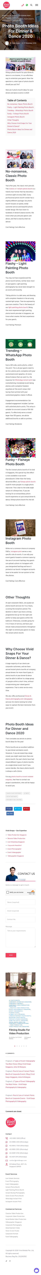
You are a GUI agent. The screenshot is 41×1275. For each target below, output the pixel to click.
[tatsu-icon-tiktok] (7, 1261)
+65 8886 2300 (14, 1142)
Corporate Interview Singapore (20, 1002)
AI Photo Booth (14, 1000)
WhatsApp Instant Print (14, 1198)
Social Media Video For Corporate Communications (19, 1023)
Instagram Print (24, 15)
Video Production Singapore (17, 835)
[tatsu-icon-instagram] (10, 1261)
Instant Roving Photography (15, 1193)
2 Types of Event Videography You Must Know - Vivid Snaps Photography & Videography (20, 1084)
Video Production (16, 1025)
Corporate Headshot (14, 845)
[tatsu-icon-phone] (22, 5)
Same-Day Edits (14, 1020)
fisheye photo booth (27, 481)
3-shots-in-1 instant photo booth (20, 188)
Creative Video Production (19, 1007)
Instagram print (16, 551)
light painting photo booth (18, 307)
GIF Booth (26, 793)
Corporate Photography (14, 1225)
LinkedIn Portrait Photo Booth (20, 1015)
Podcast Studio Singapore (18, 1019)
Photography (7, 20)
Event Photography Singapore (20, 1009)
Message (9, 926)
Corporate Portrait (16, 1003)
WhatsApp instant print (24, 380)
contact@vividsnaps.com (18, 1160)
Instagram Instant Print (13, 1201)
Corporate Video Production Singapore (19, 1006)
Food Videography (12, 1236)
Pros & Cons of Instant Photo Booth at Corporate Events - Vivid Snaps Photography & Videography (20, 1098)
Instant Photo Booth (10, 17)
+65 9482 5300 (14, 1138)
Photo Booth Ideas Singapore (14, 800)
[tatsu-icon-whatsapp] (26, 5)
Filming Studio (14, 1012)
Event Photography (12, 1181)
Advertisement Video (13, 1228)
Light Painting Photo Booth (12, 19)
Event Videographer (14, 852)
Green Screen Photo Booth (15, 1196)
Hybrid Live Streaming (17, 1014)
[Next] (39, 1008)
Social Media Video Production (16, 1219)
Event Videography (16, 1011)
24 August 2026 (27, 1038)
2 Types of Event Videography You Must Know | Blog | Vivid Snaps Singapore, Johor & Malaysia (20, 1064)
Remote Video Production (16, 838)
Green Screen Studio (12, 1231)
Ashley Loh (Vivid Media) (15, 1038)
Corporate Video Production (15, 1216)
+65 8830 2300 (14, 1149)
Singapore (17, 20)
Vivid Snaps (16, 43)
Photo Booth (29, 19)
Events (15, 15)
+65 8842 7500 (14, 1145)
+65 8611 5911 (13, 1157)
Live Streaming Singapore (16, 842)
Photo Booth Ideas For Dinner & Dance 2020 (20, 31)
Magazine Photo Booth (17, 1017)
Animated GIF (7, 15)
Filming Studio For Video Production (19, 1031)
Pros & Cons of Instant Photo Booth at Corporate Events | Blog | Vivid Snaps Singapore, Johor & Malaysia (20, 1074)
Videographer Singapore (16, 856)
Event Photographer (14, 849)
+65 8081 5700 (14, 1153)
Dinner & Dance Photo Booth (14, 793)
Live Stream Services (12, 1178)
